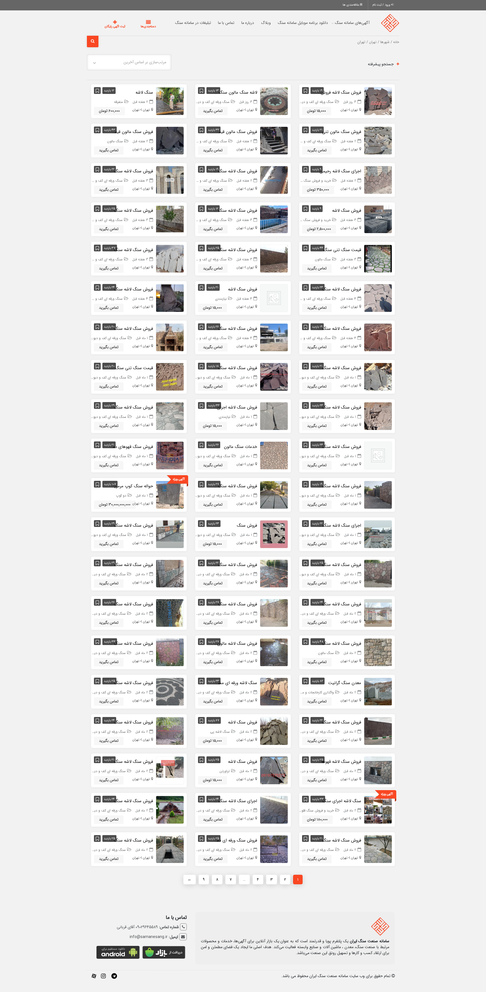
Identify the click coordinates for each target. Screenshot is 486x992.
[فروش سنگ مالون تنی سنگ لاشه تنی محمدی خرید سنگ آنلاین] (378, 140)
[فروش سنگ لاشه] (378, 219)
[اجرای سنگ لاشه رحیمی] (378, 180)
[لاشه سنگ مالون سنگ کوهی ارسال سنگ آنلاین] (274, 101)
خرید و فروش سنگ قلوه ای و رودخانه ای (302, 180)
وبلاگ (255, 23)
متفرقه (118, 102)
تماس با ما (215, 23)
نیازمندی (221, 298)
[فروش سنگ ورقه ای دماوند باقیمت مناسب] (274, 849)
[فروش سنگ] (274, 534)
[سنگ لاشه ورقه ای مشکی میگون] (274, 691)
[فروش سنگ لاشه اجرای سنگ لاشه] (274, 416)
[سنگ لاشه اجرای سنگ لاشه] (378, 809)
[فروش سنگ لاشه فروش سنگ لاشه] (378, 101)
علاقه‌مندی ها (351, 5)
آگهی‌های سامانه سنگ (341, 23)
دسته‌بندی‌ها (131, 26)
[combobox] (129, 62)
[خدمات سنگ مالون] (274, 455)
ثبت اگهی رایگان (109, 26)
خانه (396, 42)
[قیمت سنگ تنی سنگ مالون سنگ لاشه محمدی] (170, 376)
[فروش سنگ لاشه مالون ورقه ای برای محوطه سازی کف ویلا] (274, 652)
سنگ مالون (115, 141)
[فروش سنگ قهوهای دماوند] (170, 455)
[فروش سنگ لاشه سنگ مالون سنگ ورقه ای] (170, 573)
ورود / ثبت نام (381, 5)
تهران (373, 42)
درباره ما (236, 23)
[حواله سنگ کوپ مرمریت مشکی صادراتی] (170, 495)
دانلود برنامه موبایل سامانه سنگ (292, 23)
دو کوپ (121, 495)
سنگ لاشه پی (220, 731)
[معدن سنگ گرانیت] (378, 691)
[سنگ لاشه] (170, 101)
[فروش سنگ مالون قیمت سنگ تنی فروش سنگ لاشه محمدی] (274, 140)
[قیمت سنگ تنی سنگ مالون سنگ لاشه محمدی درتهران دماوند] (378, 258)
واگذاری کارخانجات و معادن (315, 692)
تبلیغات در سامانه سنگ (182, 23)
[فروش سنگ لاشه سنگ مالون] (378, 652)
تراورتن (225, 771)
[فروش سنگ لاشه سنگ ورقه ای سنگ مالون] (274, 180)
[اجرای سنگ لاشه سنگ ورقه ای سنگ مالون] (378, 534)
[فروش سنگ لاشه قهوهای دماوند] (378, 770)
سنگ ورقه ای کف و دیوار (316, 102)
